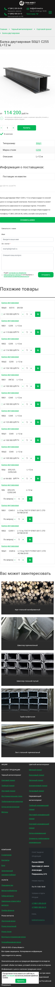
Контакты (5, 860)
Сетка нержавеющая (37, 833)
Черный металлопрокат (21, 29)
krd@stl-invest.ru (36, 8)
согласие (10, 976)
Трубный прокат (8, 786)
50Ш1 (39, 143)
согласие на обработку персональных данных (15, 274)
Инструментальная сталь (11, 796)
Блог (3, 865)
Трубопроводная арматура (12, 801)
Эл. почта (5, 244)
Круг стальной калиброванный (27, 610)
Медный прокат (35, 770)
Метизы (4, 812)
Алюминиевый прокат (38, 786)
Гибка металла (7, 896)
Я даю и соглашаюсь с (19, 274)
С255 (38, 150)
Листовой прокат (8, 791)
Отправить (46, 275)
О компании (6, 855)
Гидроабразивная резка (11, 942)
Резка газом (6, 932)
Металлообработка (9, 891)
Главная (3, 29)
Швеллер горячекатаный (27, 645)
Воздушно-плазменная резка (13, 937)
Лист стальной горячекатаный (27, 752)
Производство (7, 885)
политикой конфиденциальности (16, 276)
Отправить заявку (27, 220)
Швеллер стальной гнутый (27, 681)
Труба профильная (27, 717)
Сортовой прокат (44, 29)
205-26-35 (15, 8)
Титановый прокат (36, 791)
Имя (3, 234)
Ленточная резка (8, 921)
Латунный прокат (36, 780)
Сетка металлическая (10, 807)
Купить (26, 128)
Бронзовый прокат (36, 775)
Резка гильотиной (8, 926)
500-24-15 (15, 14)
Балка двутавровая (11, 33)
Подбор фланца (7, 910)
